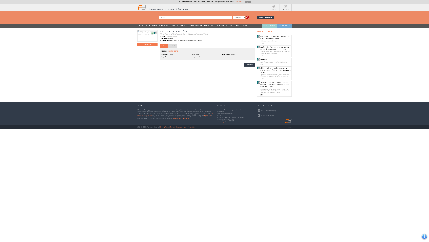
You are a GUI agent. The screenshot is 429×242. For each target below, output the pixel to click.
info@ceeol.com (226, 123)
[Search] (247, 17)
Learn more (238, 2)
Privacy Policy (164, 127)
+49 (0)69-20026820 (227, 121)
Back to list (249, 65)
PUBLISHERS (163, 25)
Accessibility (192, 127)
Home (141, 25)
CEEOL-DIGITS (209, 25)
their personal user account (180, 118)
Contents (172, 46)
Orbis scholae (175, 51)
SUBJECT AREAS (151, 25)
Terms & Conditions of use (178, 127)
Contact (245, 25)
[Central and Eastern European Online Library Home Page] (163, 7)
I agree (248, 2)
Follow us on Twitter (267, 116)
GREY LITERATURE (195, 25)
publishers (207, 115)
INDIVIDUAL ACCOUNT (225, 25)
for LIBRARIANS (284, 26)
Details (163, 46)
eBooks (183, 25)
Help (237, 25)
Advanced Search (265, 17)
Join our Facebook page (268, 111)
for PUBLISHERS (269, 26)
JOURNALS (174, 25)
